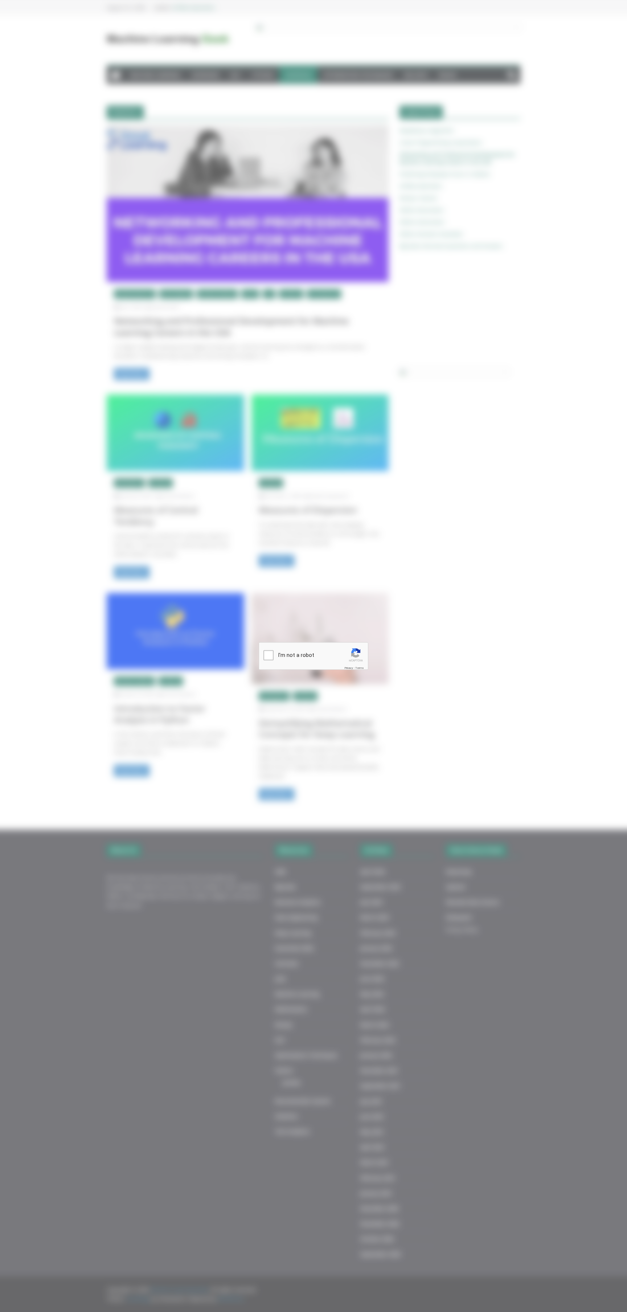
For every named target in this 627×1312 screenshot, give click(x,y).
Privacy (348, 667)
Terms (359, 667)
